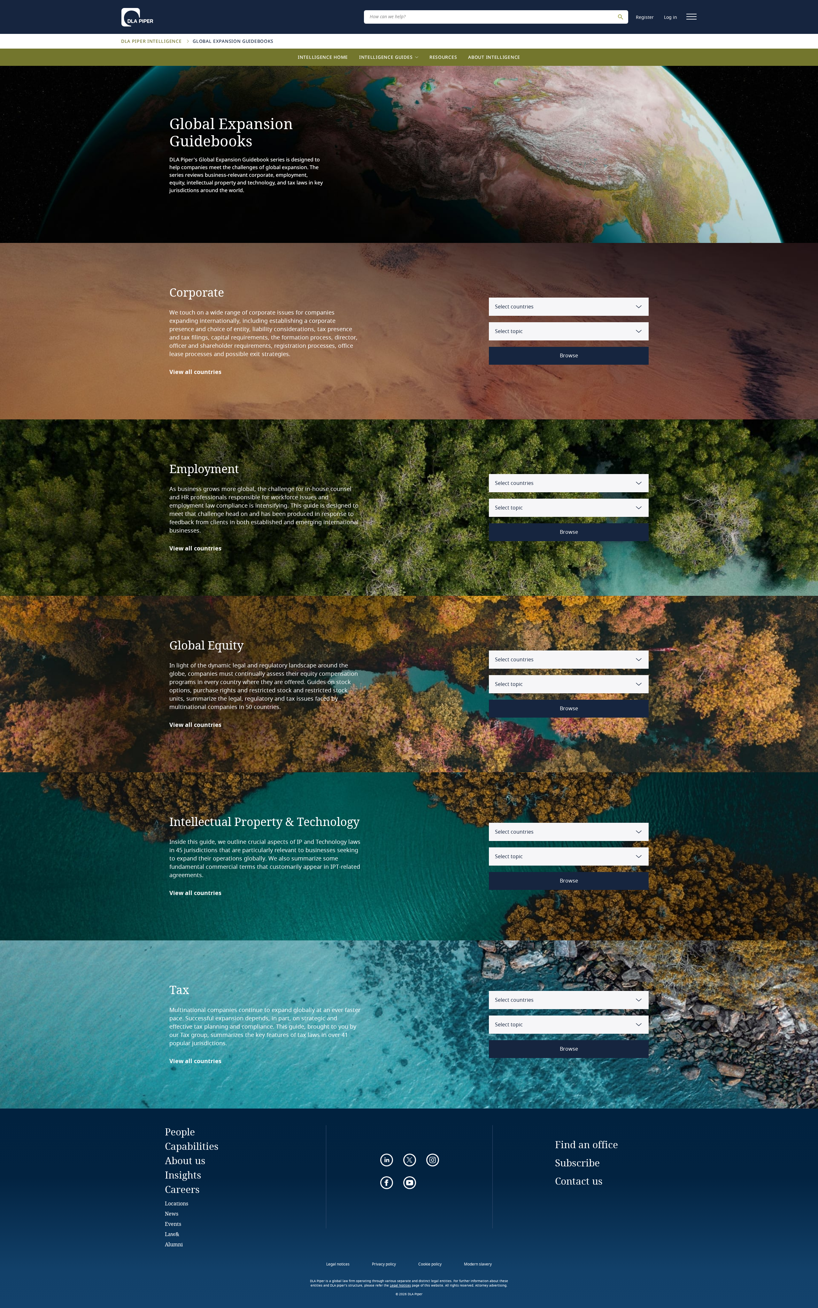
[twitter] (409, 1160)
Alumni (174, 1244)
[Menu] (691, 16)
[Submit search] (621, 17)
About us (185, 1160)
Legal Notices (400, 1285)
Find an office (586, 1144)
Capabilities (192, 1146)
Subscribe (577, 1162)
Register (645, 17)
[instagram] (432, 1160)
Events (173, 1223)
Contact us (579, 1181)
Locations (176, 1203)
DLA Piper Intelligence (152, 41)
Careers (182, 1189)
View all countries (195, 372)
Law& (172, 1234)
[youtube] (409, 1182)
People (180, 1131)
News (171, 1213)
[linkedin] (386, 1160)
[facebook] (386, 1182)
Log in (670, 17)
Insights (183, 1175)
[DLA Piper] (137, 15)
